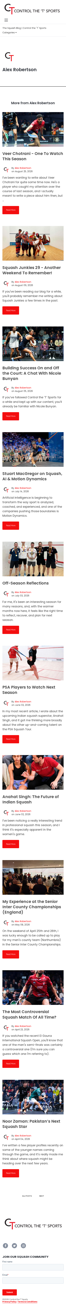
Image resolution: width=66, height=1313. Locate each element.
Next (41, 1196)
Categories (8, 32)
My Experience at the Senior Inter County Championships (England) (31, 907)
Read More (10, 210)
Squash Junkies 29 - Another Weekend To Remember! (31, 270)
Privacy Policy (9, 1301)
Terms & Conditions (27, 1301)
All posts (27, 1196)
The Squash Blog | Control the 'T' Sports (24, 28)
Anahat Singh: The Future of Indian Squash (30, 799)
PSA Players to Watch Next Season (28, 689)
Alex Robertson (23, 168)
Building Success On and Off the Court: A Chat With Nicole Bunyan (31, 373)
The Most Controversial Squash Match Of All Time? (29, 1014)
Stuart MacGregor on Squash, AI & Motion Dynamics (32, 476)
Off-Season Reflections (25, 583)
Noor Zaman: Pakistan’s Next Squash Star (31, 1123)
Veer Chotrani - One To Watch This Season (32, 156)
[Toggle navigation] (6, 20)
